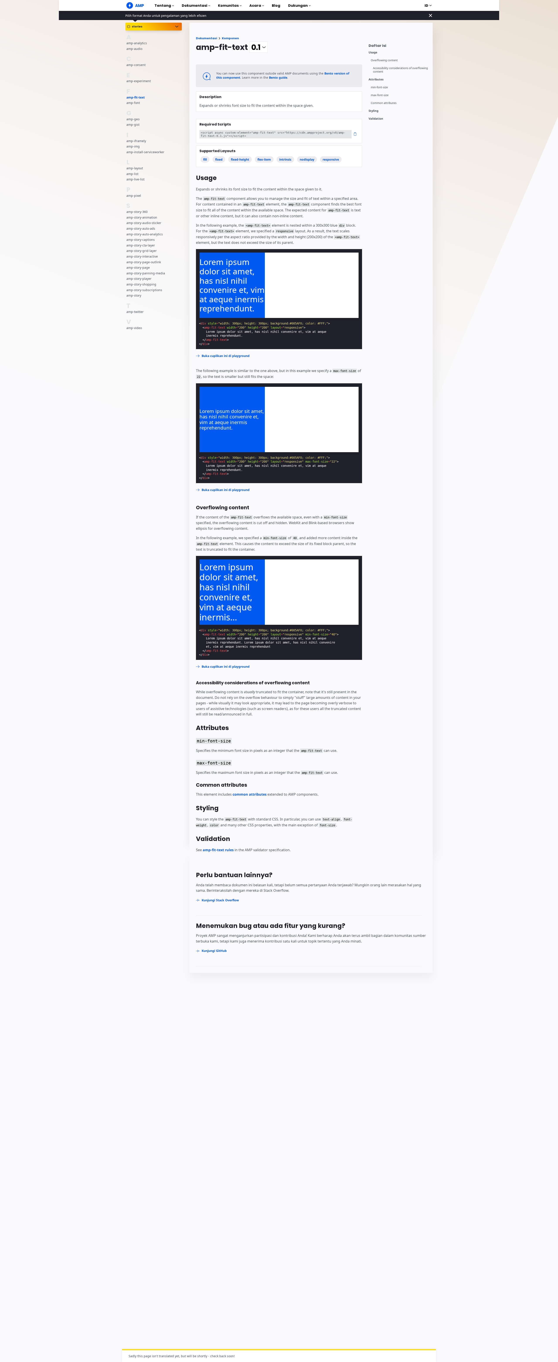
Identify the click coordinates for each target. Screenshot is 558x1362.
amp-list (132, 174)
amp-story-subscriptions (144, 290)
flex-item (264, 159)
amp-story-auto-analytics (144, 234)
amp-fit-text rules (218, 849)
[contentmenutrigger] (398, 47)
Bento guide (278, 77)
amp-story (133, 296)
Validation (376, 119)
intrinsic (285, 159)
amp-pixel (133, 196)
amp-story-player (138, 279)
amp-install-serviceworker (145, 152)
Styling (373, 111)
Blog (276, 5)
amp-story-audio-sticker (143, 223)
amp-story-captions (140, 240)
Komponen (230, 38)
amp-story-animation (141, 217)
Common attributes (383, 103)
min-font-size (379, 87)
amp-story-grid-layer (141, 251)
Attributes (376, 79)
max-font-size (379, 95)
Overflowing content (384, 60)
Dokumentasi (194, 5)
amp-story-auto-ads (140, 228)
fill (205, 159)
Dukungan (298, 5)
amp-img (133, 146)
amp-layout (134, 168)
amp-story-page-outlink (143, 262)
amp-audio (134, 49)
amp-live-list (135, 179)
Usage (373, 52)
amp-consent (136, 65)
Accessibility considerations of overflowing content (400, 69)
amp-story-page (138, 268)
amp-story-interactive (142, 256)
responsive (331, 159)
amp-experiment (138, 81)
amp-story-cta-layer (140, 245)
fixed (219, 159)
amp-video (134, 328)
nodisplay (307, 159)
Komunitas (228, 5)
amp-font (133, 103)
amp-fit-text (135, 97)
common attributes (250, 794)
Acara (255, 5)
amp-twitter (135, 312)
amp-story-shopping (141, 284)
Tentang (163, 5)
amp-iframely (136, 141)
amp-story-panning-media (145, 273)
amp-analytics (136, 43)
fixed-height (240, 159)
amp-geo (133, 119)
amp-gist (133, 125)
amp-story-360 (137, 212)
